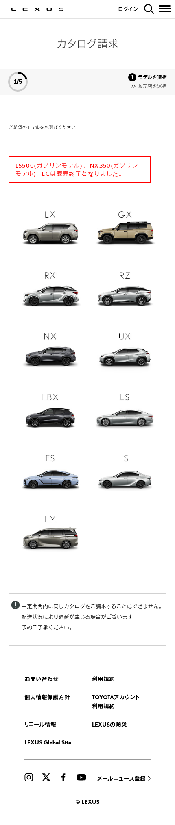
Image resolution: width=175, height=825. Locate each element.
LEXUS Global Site (47, 742)
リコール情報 (40, 724)
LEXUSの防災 (109, 724)
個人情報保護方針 (47, 697)
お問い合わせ (41, 678)
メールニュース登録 (121, 778)
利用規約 (103, 678)
